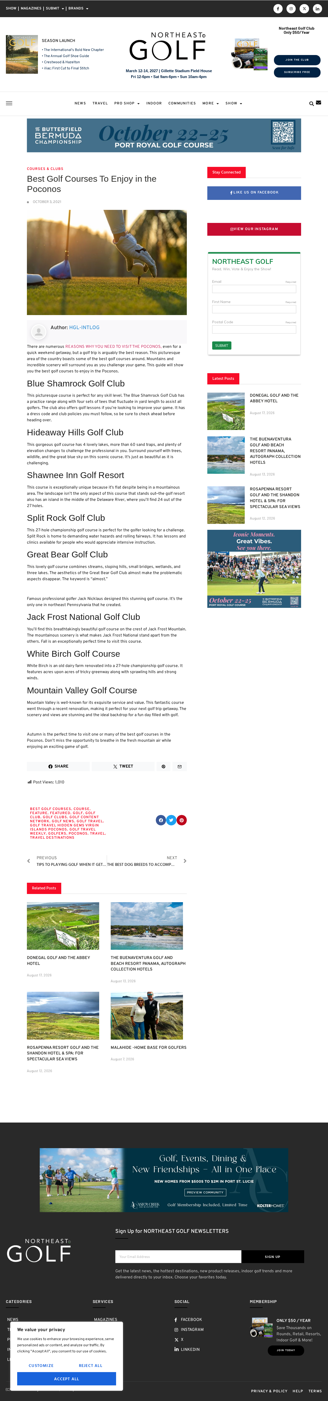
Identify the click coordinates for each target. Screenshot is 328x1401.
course (82, 809)
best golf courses (50, 809)
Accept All (66, 1379)
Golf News (63, 821)
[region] (66, 1356)
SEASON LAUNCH (58, 41)
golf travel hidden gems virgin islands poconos (64, 827)
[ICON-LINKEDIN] (317, 8)
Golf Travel (90, 821)
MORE (208, 103)
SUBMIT (52, 8)
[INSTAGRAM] (291, 8)
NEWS (80, 103)
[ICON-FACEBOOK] (278, 8)
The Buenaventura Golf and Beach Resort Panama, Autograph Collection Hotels (148, 963)
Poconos (78, 834)
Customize (41, 1365)
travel (97, 834)
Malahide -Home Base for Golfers (149, 1047)
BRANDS (76, 8)
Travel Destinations (52, 838)
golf (78, 813)
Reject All (90, 1365)
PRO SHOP (124, 103)
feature (39, 813)
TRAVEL (100, 103)
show (231, 103)
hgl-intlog (84, 328)
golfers (57, 834)
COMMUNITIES (182, 103)
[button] (311, 104)
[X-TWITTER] (304, 8)
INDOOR (154, 103)
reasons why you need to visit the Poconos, (113, 346)
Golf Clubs (55, 817)
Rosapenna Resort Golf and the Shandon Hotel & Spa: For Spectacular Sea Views (63, 1053)
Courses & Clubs (45, 169)
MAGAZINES (31, 8)
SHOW (11, 8)
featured (60, 813)
